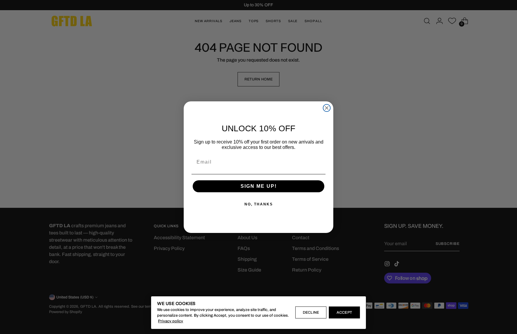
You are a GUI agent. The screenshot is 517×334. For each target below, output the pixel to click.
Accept (344, 312)
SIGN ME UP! (259, 186)
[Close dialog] (326, 108)
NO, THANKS (258, 204)
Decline (311, 312)
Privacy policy (170, 321)
